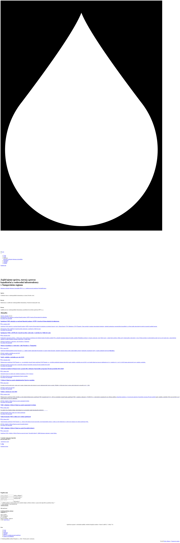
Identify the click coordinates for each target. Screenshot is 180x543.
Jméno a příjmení (18, 495)
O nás (4, 256)
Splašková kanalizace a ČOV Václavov (24, 373)
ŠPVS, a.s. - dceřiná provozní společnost (29, 288)
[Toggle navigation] (1, 253)
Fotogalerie (5, 260)
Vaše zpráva (17, 501)
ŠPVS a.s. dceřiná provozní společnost (12, 535)
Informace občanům (7, 259)
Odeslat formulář (4, 505)
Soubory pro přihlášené (8, 536)
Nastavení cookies (175, 541)
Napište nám (3, 265)
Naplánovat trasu (4, 446)
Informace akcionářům (17, 259)
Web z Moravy (167, 541)
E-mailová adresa (18, 497)
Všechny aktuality (5, 315)
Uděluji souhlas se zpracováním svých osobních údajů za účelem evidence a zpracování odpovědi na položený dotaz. (28, 502)
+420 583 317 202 (5, 441)
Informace (5, 532)
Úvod (4, 255)
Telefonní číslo (17, 498)
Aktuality (5, 261)
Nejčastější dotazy (42, 288)
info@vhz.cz (7, 519)
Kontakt (5, 263)
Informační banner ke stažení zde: (8, 373)
